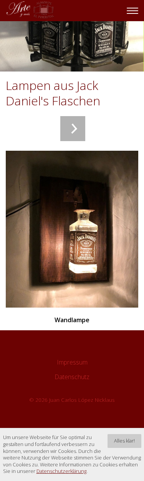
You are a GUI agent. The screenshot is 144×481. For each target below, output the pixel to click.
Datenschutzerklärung (61, 471)
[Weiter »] (72, 128)
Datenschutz (72, 377)
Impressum (72, 362)
